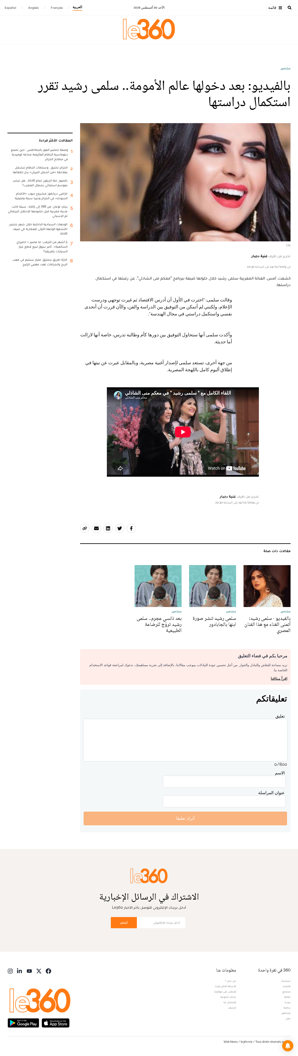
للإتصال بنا (230, 1002)
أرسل (124, 922)
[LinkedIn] (20, 971)
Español (10, 8)
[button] (287, 1045)
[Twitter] (39, 971)
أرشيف (232, 1007)
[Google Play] (23, 1023)
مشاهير (286, 68)
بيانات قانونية (228, 997)
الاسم (280, 772)
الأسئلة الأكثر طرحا (225, 986)
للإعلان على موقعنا (225, 991)
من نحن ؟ (230, 980)
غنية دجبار (259, 256)
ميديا (288, 1002)
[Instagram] (10, 970)
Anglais (33, 8)
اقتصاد (287, 986)
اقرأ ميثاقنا (279, 678)
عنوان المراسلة (271, 792)
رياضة (287, 1007)
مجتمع (286, 991)
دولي (288, 1018)
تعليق (280, 716)
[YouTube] (29, 971)
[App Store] (56, 1023)
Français (57, 8)
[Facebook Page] (48, 971)
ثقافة (287, 997)
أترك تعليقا (185, 818)
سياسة (286, 980)
